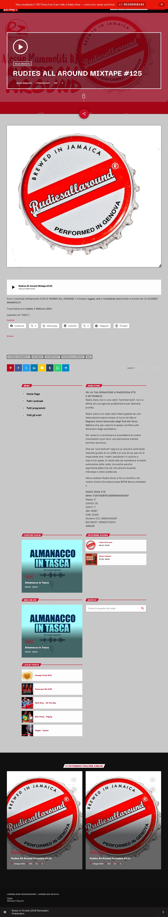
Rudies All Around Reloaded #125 (31, 858)
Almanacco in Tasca (37, 582)
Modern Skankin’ (105, 556)
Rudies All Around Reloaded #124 (110, 858)
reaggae (37, 357)
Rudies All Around (73, 357)
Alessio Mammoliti (22, 63)
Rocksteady (52, 357)
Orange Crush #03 (43, 675)
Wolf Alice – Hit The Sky (45, 702)
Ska (89, 357)
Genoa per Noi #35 (43, 688)
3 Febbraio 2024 (41, 82)
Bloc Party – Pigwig (43, 716)
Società (29, 576)
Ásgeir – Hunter (42, 730)
